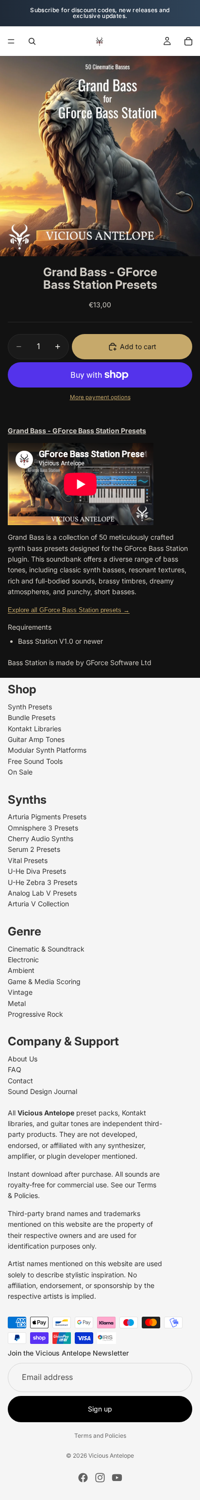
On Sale (20, 772)
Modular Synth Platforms (47, 750)
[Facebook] (83, 1477)
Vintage (20, 992)
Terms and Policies (100, 1435)
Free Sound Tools (35, 761)
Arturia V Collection (38, 904)
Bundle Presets (31, 717)
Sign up (100, 1409)
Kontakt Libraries (34, 728)
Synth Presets (30, 707)
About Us (22, 1059)
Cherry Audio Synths (40, 838)
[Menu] (11, 41)
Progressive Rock (35, 1014)
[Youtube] (117, 1477)
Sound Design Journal (42, 1091)
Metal (17, 1003)
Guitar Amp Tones (36, 739)
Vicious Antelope (111, 1455)
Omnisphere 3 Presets (43, 828)
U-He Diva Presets (37, 871)
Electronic (23, 959)
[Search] (32, 41)
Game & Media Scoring (44, 981)
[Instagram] (100, 1477)
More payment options (100, 397)
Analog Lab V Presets (42, 893)
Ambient (21, 971)
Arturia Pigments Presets (47, 816)
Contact (20, 1080)
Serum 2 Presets (34, 850)
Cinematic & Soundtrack (46, 949)
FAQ (14, 1070)
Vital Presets (28, 860)
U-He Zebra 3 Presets (42, 882)
